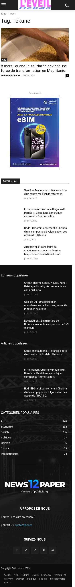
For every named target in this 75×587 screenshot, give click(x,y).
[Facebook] (16, 550)
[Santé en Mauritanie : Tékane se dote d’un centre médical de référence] (11, 196)
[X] (43, 550)
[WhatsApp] (52, 550)
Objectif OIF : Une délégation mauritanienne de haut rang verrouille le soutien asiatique (45, 305)
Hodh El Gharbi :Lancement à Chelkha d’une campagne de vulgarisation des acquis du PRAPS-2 (45, 232)
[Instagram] (25, 550)
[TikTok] (34, 550)
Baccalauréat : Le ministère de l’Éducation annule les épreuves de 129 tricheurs (46, 324)
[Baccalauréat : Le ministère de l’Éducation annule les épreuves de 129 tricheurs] (11, 326)
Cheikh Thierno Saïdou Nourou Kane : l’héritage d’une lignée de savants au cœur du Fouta (45, 286)
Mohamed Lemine (10, 75)
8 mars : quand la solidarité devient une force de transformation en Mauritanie (34, 68)
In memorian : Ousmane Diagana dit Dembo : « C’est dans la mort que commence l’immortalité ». (44, 213)
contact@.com (23, 525)
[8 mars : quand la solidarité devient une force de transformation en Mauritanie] (35, 44)
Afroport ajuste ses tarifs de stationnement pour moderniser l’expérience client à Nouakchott (42, 250)
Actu (4, 60)
